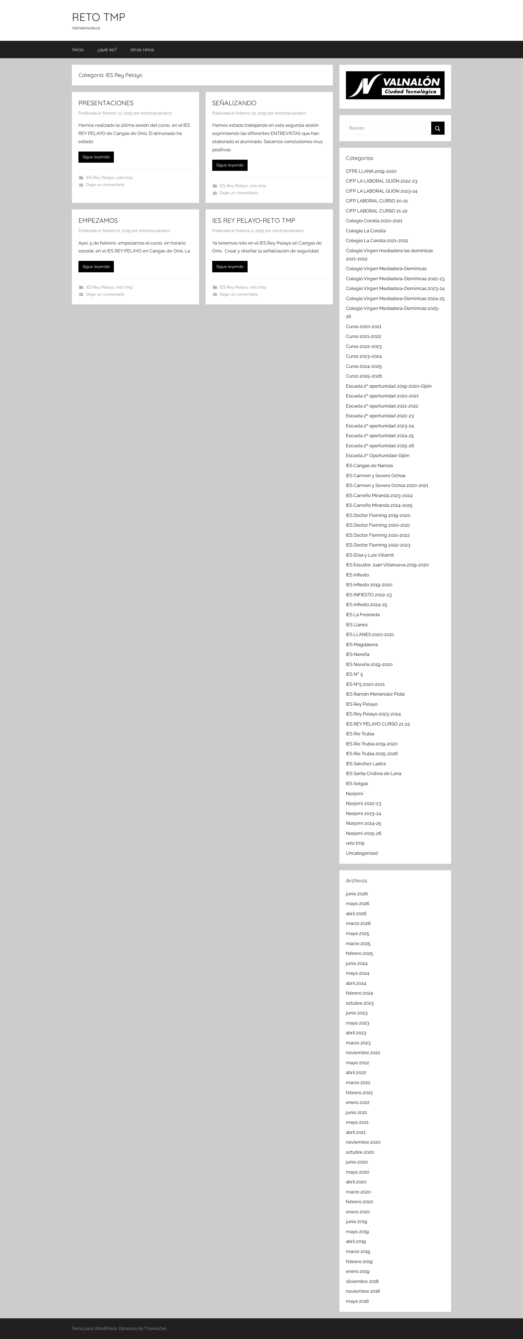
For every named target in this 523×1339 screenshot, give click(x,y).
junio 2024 (356, 963)
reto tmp (124, 177)
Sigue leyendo (96, 157)
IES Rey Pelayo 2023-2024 (373, 714)
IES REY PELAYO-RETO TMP (253, 220)
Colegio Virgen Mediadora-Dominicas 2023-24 (395, 288)
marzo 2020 (358, 1192)
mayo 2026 (357, 903)
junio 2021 (356, 1112)
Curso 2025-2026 (364, 376)
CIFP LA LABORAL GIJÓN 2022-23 (381, 181)
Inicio (78, 49)
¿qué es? (107, 49)
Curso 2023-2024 (364, 356)
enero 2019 (357, 1271)
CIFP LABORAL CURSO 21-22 (377, 211)
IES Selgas (357, 783)
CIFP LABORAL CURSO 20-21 (377, 200)
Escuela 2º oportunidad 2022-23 (380, 415)
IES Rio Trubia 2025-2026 (372, 753)
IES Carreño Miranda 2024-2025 (379, 505)
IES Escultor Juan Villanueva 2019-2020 (387, 564)
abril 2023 (356, 1032)
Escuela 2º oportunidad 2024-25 (380, 435)
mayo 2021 (357, 1122)
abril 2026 (356, 913)
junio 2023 (356, 1013)
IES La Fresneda (363, 614)
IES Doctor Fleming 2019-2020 (378, 515)
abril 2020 (356, 1181)
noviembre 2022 (363, 1052)
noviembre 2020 (363, 1142)
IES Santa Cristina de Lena (373, 773)
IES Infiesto (357, 575)
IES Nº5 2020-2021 (365, 684)
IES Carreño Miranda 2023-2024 (379, 495)
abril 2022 (356, 1072)
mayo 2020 (357, 1172)
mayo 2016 (357, 1301)
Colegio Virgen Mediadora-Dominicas (386, 268)
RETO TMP (98, 17)
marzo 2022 (358, 1082)
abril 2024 (356, 983)
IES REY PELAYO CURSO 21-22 (378, 724)
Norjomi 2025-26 (363, 833)
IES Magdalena (362, 644)
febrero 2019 (359, 1261)
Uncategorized (362, 853)
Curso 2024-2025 (364, 366)
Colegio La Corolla (366, 230)
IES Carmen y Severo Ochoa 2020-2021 (387, 485)
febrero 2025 (359, 953)
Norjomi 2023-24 (363, 813)
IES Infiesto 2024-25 (366, 604)
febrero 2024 (359, 993)
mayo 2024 (357, 973)
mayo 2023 (357, 1023)
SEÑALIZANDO (234, 103)
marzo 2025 (358, 943)
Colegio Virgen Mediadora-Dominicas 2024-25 (395, 298)
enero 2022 (358, 1102)
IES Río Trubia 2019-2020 (371, 743)
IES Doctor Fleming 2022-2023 (378, 545)
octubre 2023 (360, 1003)
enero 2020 (358, 1211)
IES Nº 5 (354, 674)
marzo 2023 (358, 1042)
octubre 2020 (360, 1152)
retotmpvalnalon (156, 113)
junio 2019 (356, 1221)
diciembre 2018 (362, 1281)
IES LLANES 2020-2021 (370, 634)
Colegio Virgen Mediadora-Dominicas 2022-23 (395, 278)
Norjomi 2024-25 (363, 823)
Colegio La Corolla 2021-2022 (377, 240)
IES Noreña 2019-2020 (369, 664)
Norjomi (354, 793)
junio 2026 (357, 893)
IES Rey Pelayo (100, 177)
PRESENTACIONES (105, 103)
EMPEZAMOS (98, 220)
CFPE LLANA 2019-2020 (371, 171)
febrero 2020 (359, 1201)
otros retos (142, 49)
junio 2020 (357, 1162)
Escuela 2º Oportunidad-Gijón (377, 455)
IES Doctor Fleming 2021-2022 (378, 535)
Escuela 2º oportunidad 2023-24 (380, 425)
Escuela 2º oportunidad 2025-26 (380, 445)
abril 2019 (356, 1241)
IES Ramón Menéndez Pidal (375, 694)
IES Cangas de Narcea (369, 465)
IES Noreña (357, 654)
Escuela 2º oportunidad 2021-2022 (382, 406)
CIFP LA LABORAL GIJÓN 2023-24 (381, 191)
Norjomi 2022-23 (363, 803)
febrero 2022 (359, 1092)
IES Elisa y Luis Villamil (370, 555)
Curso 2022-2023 (364, 346)
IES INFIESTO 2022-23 (369, 594)
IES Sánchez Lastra (366, 763)
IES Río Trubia (360, 733)
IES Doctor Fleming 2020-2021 (378, 525)
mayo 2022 (357, 1062)
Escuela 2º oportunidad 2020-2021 (382, 396)
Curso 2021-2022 (363, 336)
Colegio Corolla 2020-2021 (374, 220)
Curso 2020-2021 (363, 326)
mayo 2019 (357, 1231)
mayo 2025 (357, 933)
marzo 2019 (358, 1251)
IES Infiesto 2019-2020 (369, 584)
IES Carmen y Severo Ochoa (375, 475)
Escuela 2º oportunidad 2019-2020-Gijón (389, 386)
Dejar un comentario (105, 184)
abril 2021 (356, 1132)
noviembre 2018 (363, 1291)
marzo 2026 (358, 923)
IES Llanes (357, 624)
